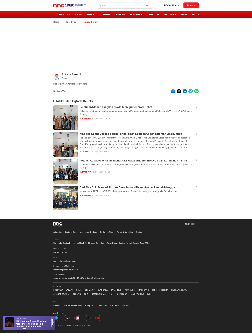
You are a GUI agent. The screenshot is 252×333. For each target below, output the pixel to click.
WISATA (69, 290)
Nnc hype (71, 22)
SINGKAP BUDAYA (179, 290)
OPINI (154, 290)
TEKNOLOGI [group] (153, 14)
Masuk (191, 5)
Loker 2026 (102, 305)
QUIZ (86, 294)
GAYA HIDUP (116, 290)
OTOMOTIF (89, 290)
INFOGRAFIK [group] (170, 14)
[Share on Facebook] (173, 91)
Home (56, 22)
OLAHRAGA (102, 290)
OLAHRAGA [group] (120, 14)
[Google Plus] (98, 318)
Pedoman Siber (107, 232)
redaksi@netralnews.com (64, 261)
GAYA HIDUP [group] (136, 14)
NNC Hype (114, 305)
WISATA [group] (78, 14)
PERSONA (163, 290)
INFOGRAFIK (143, 290)
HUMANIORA (85, 118)
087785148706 (60, 252)
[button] (198, 14)
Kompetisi (89, 305)
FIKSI (110, 294)
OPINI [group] (184, 14)
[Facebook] (56, 318)
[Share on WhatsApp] (196, 91)
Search (147, 5)
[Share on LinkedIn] (185, 91)
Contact (139, 232)
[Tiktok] (88, 318)
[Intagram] (77, 318)
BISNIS (79, 290)
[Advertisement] (126, 45)
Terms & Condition (125, 232)
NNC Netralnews (67, 326)
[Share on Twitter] (179, 91)
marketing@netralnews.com (65, 270)
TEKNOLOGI (129, 290)
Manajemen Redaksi (88, 232)
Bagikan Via (59, 91)
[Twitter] (67, 318)
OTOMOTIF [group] (104, 14)
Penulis (56, 305)
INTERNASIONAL (98, 294)
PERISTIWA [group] (64, 14)
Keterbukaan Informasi (72, 305)
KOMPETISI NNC (137, 294)
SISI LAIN (77, 294)
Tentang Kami (71, 232)
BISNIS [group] (90, 14)
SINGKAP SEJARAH (61, 294)
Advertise (57, 232)
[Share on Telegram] (190, 91)
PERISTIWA (85, 152)
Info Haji (125, 305)
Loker (149, 294)
